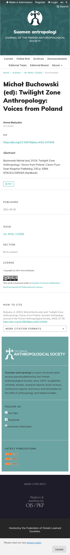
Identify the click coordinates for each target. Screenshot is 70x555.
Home (6, 72)
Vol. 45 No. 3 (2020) (33, 72)
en (61, 2)
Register (40, 2)
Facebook (13, 419)
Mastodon (25, 426)
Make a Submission (20, 2)
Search (63, 6)
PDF (9, 184)
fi (66, 2)
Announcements (57, 58)
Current (8, 58)
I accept (59, 549)
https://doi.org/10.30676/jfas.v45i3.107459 (28, 142)
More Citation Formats (23, 328)
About (56, 65)
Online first (23, 58)
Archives (38, 58)
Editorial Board (39, 65)
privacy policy (34, 542)
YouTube (12, 413)
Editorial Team (18, 65)
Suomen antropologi (35, 32)
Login (54, 2)
